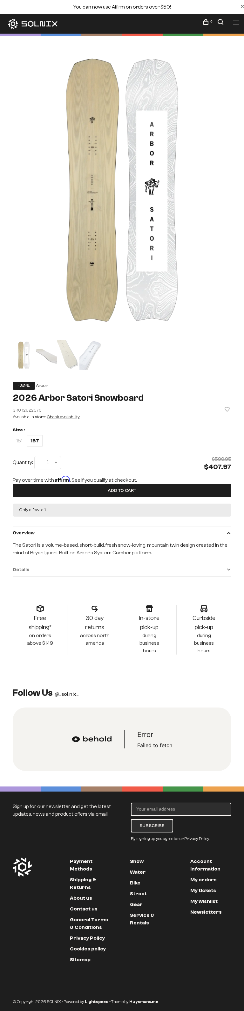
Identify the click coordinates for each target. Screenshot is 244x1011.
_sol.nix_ (66, 694)
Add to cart (122, 490)
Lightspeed (97, 1001)
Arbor (42, 385)
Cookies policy (88, 949)
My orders (203, 880)
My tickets (203, 890)
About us (81, 898)
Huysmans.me (143, 1001)
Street (138, 894)
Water (138, 872)
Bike (135, 883)
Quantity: (23, 462)
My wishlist (204, 901)
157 (34, 441)
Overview (24, 533)
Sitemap (80, 959)
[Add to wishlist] (227, 410)
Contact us (84, 909)
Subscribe (152, 825)
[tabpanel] (122, 190)
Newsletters (206, 912)
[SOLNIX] (22, 867)
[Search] (221, 23)
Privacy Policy (87, 938)
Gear (136, 904)
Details (21, 569)
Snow (137, 861)
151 (19, 441)
